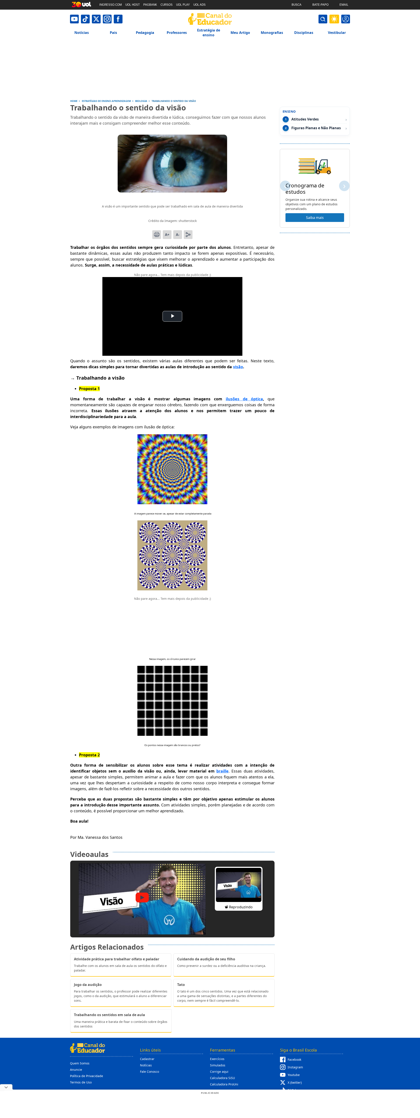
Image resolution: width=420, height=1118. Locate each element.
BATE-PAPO (320, 4)
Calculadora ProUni (224, 1084)
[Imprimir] (156, 234)
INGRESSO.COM (110, 4)
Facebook (294, 1059)
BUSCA (296, 4)
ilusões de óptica (244, 398)
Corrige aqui (219, 1071)
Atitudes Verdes (305, 119)
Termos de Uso (81, 1082)
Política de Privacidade (86, 1076)
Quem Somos (79, 1063)
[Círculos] (172, 588)
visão (238, 366)
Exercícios (217, 1059)
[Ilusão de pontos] (172, 734)
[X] (96, 19)
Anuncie (76, 1069)
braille (222, 771)
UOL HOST (132, 4)
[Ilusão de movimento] (172, 502)
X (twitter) (295, 1082)
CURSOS (167, 4)
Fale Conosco (149, 1071)
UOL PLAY (183, 4)
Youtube (294, 1075)
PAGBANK (150, 4)
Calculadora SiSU (222, 1078)
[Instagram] (107, 19)
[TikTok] (85, 19)
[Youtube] (74, 19)
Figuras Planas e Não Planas (316, 128)
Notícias (146, 1065)
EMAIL (344, 4)
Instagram (295, 1067)
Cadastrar (147, 1059)
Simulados (217, 1065)
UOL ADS (199, 4)
